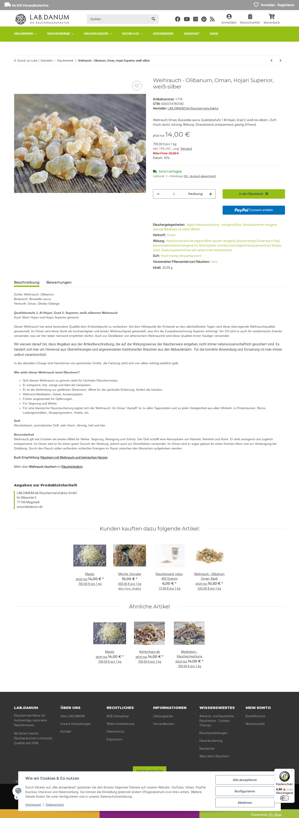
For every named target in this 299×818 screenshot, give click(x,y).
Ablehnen (245, 802)
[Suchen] (153, 19)
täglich (191, 224)
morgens (271, 224)
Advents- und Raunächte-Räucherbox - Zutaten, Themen (217, 720)
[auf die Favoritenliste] (137, 85)
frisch (165, 256)
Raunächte (207, 748)
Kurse (214, 33)
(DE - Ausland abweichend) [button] (200, 176)
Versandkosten (163, 724)
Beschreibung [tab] (26, 282)
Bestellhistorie (255, 716)
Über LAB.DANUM (72, 716)
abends (158, 229)
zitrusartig (186, 256)
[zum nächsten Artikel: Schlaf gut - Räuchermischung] (280, 60)
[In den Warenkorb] (17, 74)
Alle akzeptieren (245, 780)
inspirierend (178, 250)
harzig (174, 256)
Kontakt (65, 731)
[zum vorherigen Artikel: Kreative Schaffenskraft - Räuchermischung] (271, 60)
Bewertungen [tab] (59, 282)
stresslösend (223, 250)
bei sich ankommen (200, 250)
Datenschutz (55, 804)
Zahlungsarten (163, 716)
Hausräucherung (210, 740)
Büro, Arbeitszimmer (250, 224)
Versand (186, 148)
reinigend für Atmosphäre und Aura (205, 245)
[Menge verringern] (158, 193)
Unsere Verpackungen (75, 724)
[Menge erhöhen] (210, 193)
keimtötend (172, 245)
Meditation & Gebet (177, 229)
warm (198, 256)
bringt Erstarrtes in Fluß (264, 241)
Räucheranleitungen (213, 733)
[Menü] (292, 771)
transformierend (178, 241)
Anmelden (268, 5)
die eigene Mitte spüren (206, 241)
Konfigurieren (245, 791)
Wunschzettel (255, 724)
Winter (195, 229)
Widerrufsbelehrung (120, 724)
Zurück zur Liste (27, 60)
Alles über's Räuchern (214, 756)
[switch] (284, 798)
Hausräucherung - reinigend (215, 224)
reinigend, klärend (235, 241)
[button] (229, 19)
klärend (158, 245)
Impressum (33, 804)
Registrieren (286, 5)
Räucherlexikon (72, 466)
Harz (214, 261)
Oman (171, 235)
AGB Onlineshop (118, 716)
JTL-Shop (274, 814)
